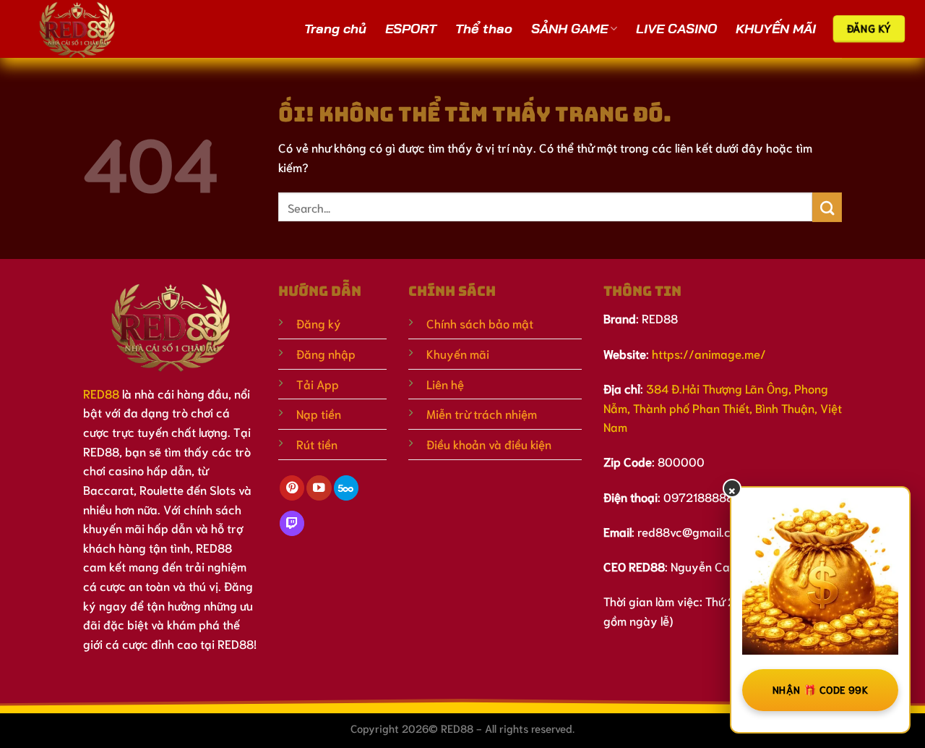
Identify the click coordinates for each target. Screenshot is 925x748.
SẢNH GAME (569, 28)
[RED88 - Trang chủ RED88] (95, 29)
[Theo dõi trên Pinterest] (292, 488)
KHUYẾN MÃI (776, 28)
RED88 (101, 393)
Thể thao (483, 28)
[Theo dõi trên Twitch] (292, 523)
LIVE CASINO (676, 28)
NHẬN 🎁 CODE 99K (820, 689)
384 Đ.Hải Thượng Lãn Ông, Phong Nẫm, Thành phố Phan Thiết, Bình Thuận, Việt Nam (722, 407)
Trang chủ (335, 28)
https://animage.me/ (709, 353)
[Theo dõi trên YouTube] (318, 488)
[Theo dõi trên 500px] (346, 488)
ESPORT (410, 28)
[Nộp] (827, 207)
